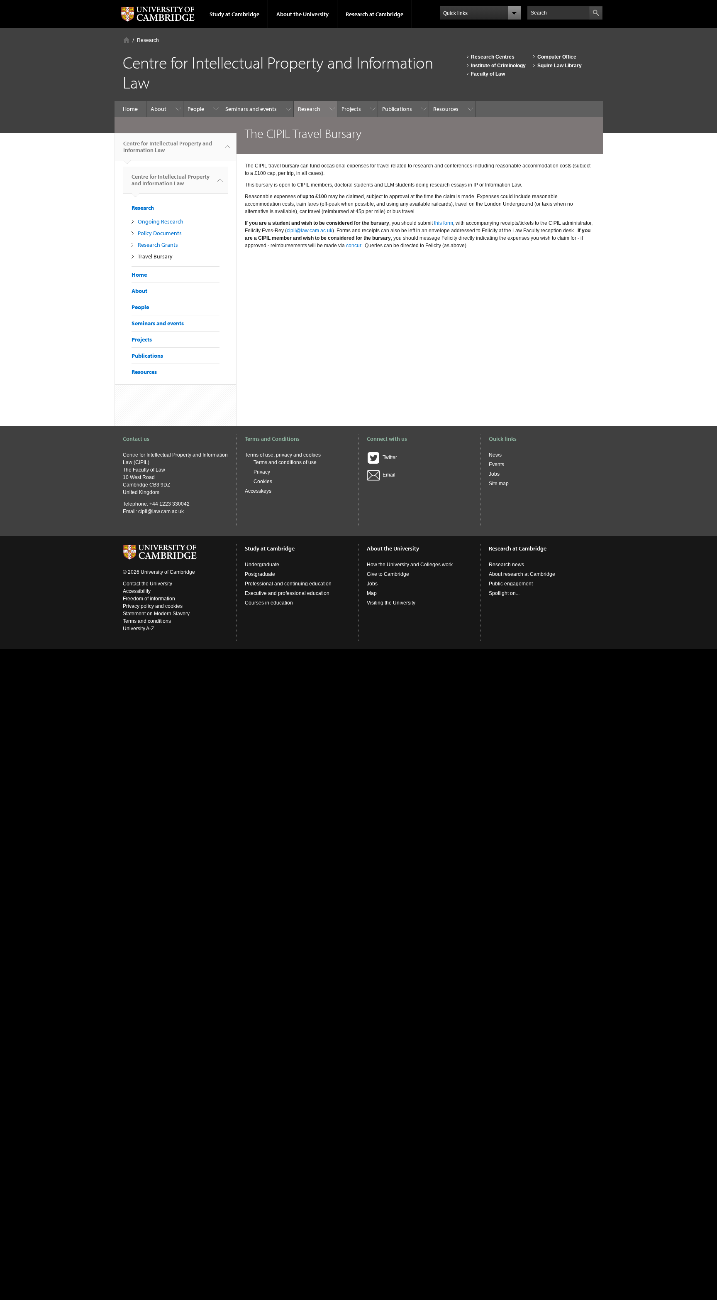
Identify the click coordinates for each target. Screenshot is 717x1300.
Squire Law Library (559, 66)
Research (148, 40)
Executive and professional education (287, 593)
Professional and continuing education (288, 584)
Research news (506, 565)
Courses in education (269, 603)
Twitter (388, 457)
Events (496, 464)
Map (372, 593)
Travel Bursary (155, 256)
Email (387, 475)
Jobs (494, 474)
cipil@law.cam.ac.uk (309, 230)
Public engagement (511, 584)
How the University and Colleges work (410, 565)
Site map (499, 484)
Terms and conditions (147, 621)
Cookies (263, 481)
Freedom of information (149, 599)
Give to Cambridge (388, 574)
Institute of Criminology (498, 66)
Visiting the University (391, 603)
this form (443, 223)
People (196, 109)
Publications (397, 109)
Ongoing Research (160, 221)
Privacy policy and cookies (153, 606)
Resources (445, 109)
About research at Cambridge (522, 574)
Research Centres (493, 57)
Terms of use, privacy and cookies (283, 455)
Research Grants (158, 244)
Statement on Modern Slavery (156, 614)
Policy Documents (160, 233)
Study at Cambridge (234, 14)
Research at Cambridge (374, 14)
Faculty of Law (488, 74)
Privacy (262, 472)
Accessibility (137, 591)
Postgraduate (260, 574)
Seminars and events (251, 109)
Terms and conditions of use (285, 462)
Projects (351, 109)
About (158, 109)
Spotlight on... (504, 593)
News (495, 455)
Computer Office (556, 57)
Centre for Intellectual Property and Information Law (167, 147)
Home (126, 40)
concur (353, 245)
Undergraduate (262, 565)
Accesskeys (258, 491)
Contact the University (147, 584)
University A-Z (138, 629)
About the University (302, 14)
